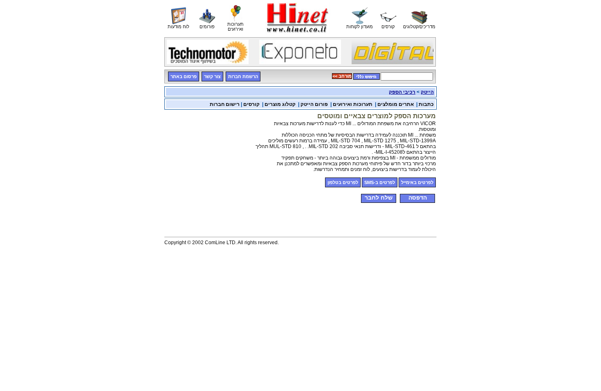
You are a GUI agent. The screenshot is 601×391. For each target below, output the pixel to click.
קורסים (251, 104)
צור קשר (212, 76)
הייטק (427, 92)
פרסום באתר (183, 76)
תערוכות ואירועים (352, 104)
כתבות (426, 104)
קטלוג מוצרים (280, 104)
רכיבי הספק (402, 92)
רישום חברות (225, 104)
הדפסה (417, 197)
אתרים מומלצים (395, 104)
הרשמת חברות (243, 76)
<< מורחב (342, 76)
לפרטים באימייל (417, 182)
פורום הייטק (314, 104)
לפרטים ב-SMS (379, 182)
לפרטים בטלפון (342, 182)
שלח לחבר (378, 197)
